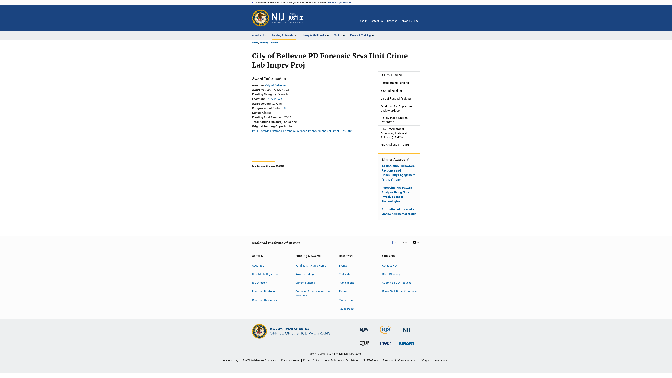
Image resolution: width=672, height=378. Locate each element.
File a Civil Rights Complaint (399, 291)
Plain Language (290, 360)
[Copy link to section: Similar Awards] (407, 159)
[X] (406, 245)
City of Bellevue (275, 85)
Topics (343, 291)
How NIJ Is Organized (265, 274)
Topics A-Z (406, 21)
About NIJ (258, 265)
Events (343, 265)
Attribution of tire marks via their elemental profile (399, 212)
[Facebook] (395, 245)
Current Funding (305, 282)
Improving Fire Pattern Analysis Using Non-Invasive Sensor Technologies (397, 194)
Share (420, 23)
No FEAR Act (370, 360)
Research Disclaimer (264, 300)
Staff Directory (391, 274)
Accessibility (230, 360)
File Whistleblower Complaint (260, 360)
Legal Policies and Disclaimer (341, 360)
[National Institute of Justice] (406, 332)
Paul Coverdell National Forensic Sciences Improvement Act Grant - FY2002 (302, 131)
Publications (346, 282)
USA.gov (424, 360)
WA (280, 99)
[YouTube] (416, 245)
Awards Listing (304, 274)
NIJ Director (259, 282)
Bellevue (270, 99)
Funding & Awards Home (310, 265)
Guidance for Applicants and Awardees (313, 293)
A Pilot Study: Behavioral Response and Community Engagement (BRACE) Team (398, 172)
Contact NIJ (389, 265)
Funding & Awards (269, 42)
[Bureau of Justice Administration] (364, 332)
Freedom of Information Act (399, 360)
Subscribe (391, 21)
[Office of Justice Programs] (260, 18)
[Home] (287, 18)
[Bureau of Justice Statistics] (385, 334)
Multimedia (346, 300)
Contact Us (376, 21)
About (363, 21)
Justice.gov (440, 360)
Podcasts (344, 274)
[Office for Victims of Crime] (385, 346)
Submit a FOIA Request (396, 282)
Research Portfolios (264, 291)
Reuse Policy (347, 308)
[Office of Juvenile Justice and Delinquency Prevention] (364, 346)
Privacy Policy (311, 360)
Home (255, 42)
